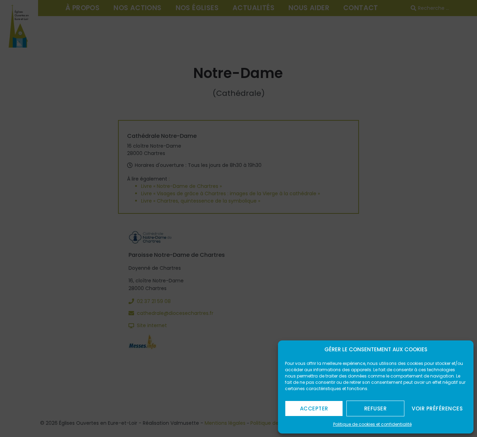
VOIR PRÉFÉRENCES (437, 408)
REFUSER (375, 408)
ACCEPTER (314, 408)
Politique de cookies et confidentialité (372, 424)
